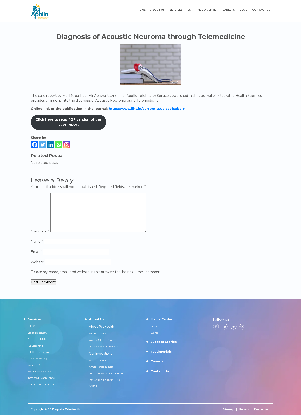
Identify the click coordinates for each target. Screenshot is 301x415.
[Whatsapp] (58, 144)
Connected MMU (37, 339)
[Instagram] (66, 144)
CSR (190, 9)
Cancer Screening (37, 358)
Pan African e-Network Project (105, 379)
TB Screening (35, 345)
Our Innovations (100, 353)
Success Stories (163, 342)
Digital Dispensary (37, 332)
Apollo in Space (97, 360)
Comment (40, 231)
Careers (229, 9)
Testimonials (161, 352)
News (153, 326)
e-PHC (31, 326)
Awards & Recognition (101, 340)
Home (141, 9)
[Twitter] (42, 144)
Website (37, 262)
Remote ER (34, 365)
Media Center (208, 9)
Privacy (244, 409)
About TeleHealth (101, 327)
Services (176, 9)
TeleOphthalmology (38, 352)
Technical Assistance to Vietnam (106, 373)
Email (36, 252)
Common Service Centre (41, 384)
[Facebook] (34, 144)
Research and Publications (103, 346)
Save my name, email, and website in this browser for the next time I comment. (98, 272)
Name (37, 241)
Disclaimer (261, 409)
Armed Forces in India (101, 366)
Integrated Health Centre (41, 377)
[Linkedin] (50, 144)
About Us (157, 9)
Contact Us (261, 9)
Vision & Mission (98, 333)
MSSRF (93, 386)
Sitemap (228, 409)
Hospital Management (40, 371)
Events (154, 332)
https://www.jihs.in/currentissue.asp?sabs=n (147, 109)
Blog (243, 9)
